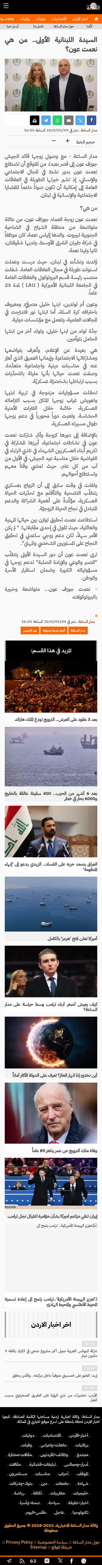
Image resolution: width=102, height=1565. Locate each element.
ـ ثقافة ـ (37, 1493)
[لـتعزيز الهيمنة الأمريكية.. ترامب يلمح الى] (51, 1257)
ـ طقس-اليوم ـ (35, 1512)
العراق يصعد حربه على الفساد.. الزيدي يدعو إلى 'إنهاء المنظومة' (51, 867)
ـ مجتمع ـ (82, 1455)
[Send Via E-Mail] (69, 120)
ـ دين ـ (44, 1483)
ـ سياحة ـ (54, 1503)
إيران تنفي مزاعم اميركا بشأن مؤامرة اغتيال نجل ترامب (52, 1216)
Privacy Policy (19, 1542)
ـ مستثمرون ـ (18, 1474)
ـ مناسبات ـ (42, 1474)
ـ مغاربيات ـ (57, 1493)
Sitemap (38, 1547)
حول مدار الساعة (64, 26)
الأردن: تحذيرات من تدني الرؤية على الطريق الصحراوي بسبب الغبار (51, 1397)
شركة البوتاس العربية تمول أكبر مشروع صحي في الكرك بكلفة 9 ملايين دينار (51, 1353)
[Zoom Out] (54, 141)
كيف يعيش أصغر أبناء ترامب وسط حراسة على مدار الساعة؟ (51, 1007)
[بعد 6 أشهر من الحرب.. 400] (51, 757)
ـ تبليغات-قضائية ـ (42, 1464)
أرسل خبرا (12, 26)
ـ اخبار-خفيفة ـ (78, 1503)
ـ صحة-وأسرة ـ (29, 1503)
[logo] (92, 8)
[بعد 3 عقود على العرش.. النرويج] (51, 686)
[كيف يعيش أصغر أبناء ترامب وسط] (51, 971)
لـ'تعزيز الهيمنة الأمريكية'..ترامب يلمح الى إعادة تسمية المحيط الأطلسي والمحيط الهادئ (51, 1302)
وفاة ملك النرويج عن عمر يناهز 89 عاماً (64, 1150)
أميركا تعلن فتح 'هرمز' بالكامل (72, 938)
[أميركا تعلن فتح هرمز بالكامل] (51, 904)
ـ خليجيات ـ (81, 1493)
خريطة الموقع (61, 1547)
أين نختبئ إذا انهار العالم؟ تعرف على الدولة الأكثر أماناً (55, 1075)
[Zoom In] (67, 141)
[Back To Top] (93, 1561)
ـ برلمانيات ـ (82, 1445)
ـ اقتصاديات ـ (52, 1435)
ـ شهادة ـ (83, 1483)
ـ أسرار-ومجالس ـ (76, 1464)
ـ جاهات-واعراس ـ (53, 1445)
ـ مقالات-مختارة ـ (20, 1455)
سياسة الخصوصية (52, 1542)
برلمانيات (24, 19)
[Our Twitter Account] (60, 1561)
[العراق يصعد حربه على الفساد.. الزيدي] (51, 831)
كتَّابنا (89, 26)
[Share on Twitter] (80, 120)
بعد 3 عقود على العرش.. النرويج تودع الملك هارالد (56, 719)
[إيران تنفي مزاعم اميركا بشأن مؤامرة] (51, 1183)
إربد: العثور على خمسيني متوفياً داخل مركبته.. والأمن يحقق (54, 1375)
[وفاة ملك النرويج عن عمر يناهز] (51, 1113)
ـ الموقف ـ (83, 1474)
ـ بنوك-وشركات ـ (21, 1483)
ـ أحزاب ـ (63, 1474)
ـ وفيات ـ (26, 1445)
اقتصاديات (59, 19)
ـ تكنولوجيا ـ (80, 1512)
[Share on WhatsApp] (57, 120)
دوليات (40, 19)
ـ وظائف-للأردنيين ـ (54, 1455)
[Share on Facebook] (91, 120)
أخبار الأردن (79, 19)
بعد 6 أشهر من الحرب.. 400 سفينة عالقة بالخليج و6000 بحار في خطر (51, 796)
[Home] (96, 19)
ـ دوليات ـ (28, 1435)
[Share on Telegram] (46, 120)
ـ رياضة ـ (19, 1493)
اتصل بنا (38, 26)
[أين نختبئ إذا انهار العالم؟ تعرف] (51, 1042)
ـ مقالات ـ (15, 1464)
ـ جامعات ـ (62, 1483)
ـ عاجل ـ (59, 1512)
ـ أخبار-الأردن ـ (79, 1435)
